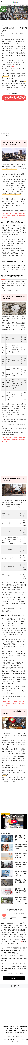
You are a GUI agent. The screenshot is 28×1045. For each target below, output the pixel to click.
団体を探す (9, 1032)
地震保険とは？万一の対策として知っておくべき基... (21, 855)
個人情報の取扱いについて (15, 1028)
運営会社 (5, 1026)
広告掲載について (19, 1032)
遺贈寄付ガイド (19, 1036)
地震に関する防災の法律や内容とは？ (21, 881)
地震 (15, 5)
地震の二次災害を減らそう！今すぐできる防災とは (21, 873)
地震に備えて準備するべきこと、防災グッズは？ (21, 899)
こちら (21, 941)
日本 (3, 35)
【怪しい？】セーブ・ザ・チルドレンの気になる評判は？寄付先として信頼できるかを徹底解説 (13, 968)
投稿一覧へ (13, 978)
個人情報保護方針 (22, 1026)
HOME (3, 5)
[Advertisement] (14, 118)
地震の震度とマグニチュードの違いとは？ (21, 838)
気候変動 (9, 5)
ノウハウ (22, 903)
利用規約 (12, 1026)
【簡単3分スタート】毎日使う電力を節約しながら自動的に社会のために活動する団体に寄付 (14, 215)
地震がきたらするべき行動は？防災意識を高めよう (21, 891)
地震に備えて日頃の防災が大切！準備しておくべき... (21, 864)
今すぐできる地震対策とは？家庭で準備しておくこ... (21, 846)
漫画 (13, 66)
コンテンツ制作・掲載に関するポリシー (15, 1030)
